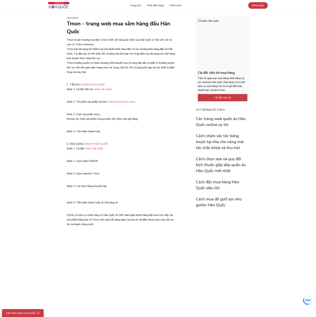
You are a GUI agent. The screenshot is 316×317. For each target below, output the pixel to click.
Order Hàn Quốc (102, 89)
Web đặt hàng (155, 5)
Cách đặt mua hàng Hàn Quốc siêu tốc (217, 185)
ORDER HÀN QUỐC (93, 84)
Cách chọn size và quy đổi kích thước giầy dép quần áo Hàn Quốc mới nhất (221, 165)
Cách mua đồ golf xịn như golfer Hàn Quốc (219, 202)
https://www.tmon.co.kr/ (121, 102)
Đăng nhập (258, 5)
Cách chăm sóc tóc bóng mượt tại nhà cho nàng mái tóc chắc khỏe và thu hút (220, 142)
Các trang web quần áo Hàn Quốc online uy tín (221, 121)
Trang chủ (135, 5)
